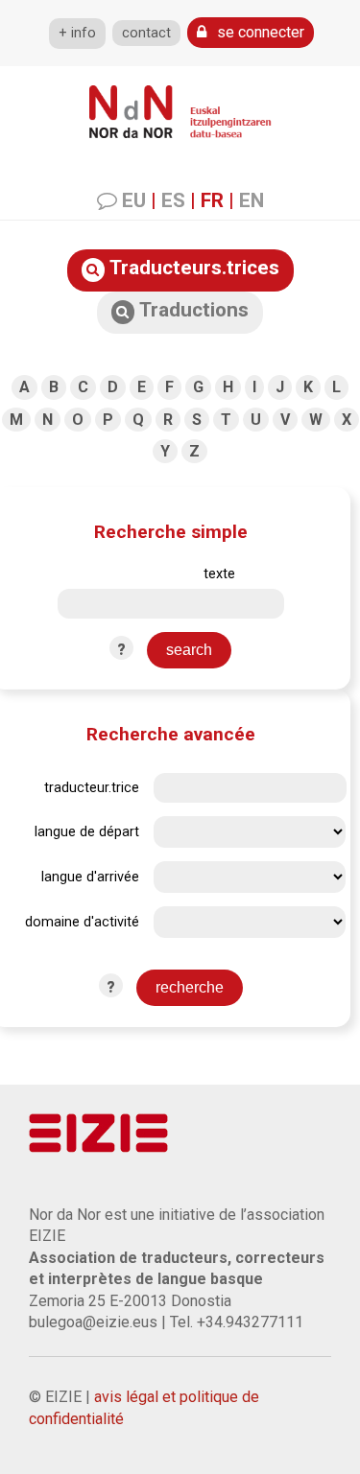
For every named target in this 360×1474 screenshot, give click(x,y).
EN (251, 200)
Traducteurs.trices (192, 267)
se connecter (258, 32)
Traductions (191, 309)
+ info (77, 33)
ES (173, 200)
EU (134, 200)
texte (219, 574)
